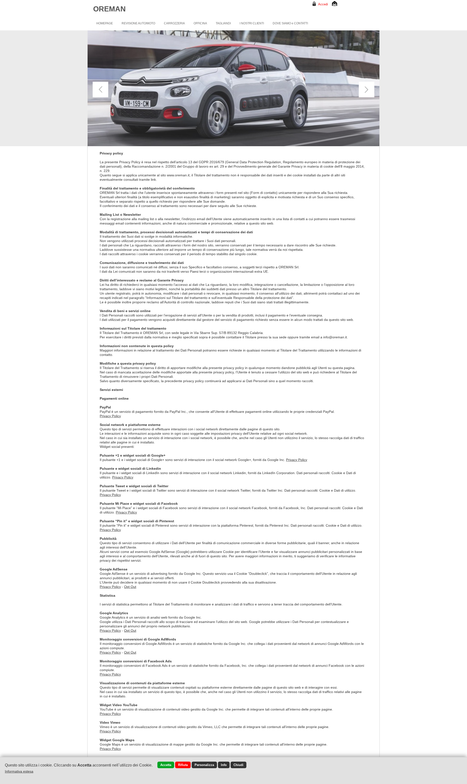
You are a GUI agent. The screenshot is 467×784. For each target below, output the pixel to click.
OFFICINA (200, 23)
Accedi (323, 4)
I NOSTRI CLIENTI (252, 23)
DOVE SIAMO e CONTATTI (290, 23)
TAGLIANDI (223, 23)
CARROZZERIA (174, 23)
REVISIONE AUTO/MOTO (138, 23)
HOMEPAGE (104, 23)
